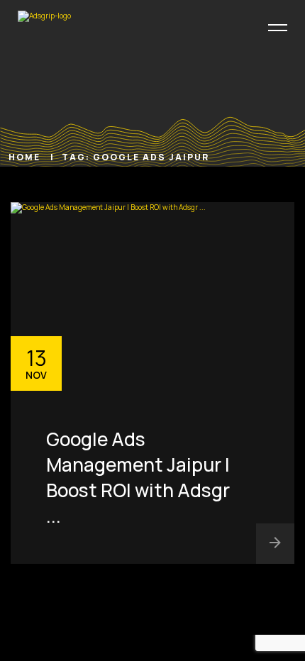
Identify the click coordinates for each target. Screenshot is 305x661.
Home (26, 157)
